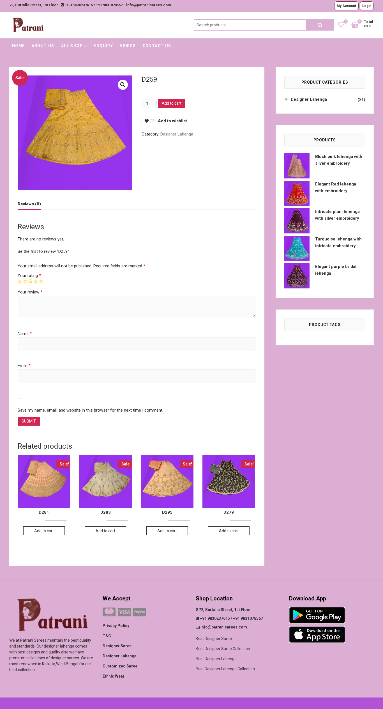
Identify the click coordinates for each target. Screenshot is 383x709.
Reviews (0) (29, 203)
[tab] (29, 204)
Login (366, 6)
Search (320, 25)
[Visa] (124, 612)
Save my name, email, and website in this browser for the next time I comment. (90, 410)
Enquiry (103, 45)
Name (25, 333)
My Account (346, 6)
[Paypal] (139, 612)
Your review (30, 292)
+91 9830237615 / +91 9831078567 (94, 5)
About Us (43, 45)
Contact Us (157, 45)
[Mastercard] (109, 612)
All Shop (72, 45)
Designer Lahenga (176, 134)
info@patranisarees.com (148, 5)
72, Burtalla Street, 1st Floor (33, 5)
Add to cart (171, 103)
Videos (128, 45)
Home (18, 45)
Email (24, 365)
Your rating (29, 275)
